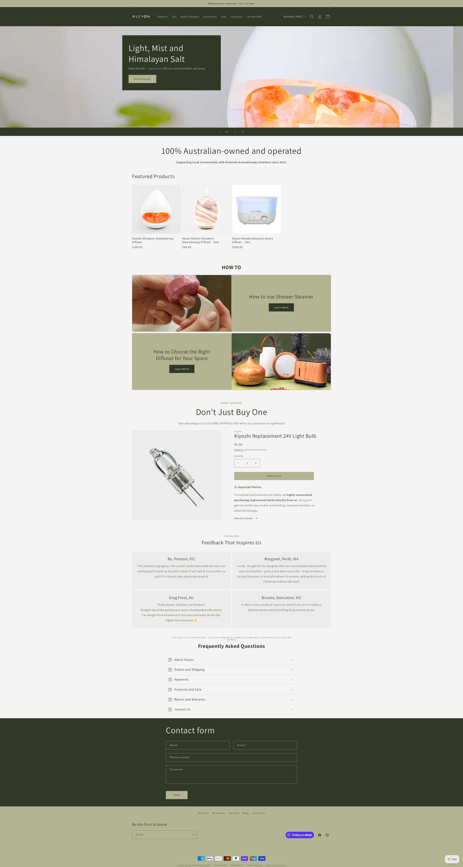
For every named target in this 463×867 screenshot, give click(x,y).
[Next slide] (235, 132)
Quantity (238, 455)
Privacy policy (220, 865)
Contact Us (258, 813)
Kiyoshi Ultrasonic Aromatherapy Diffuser (153, 240)
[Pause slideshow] (244, 132)
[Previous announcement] (133, 3)
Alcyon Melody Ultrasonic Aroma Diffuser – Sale (252, 240)
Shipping (238, 449)
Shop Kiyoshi (152, 79)
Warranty (234, 813)
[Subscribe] (193, 834)
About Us (203, 813)
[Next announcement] (330, 3)
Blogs (246, 813)
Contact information (275, 865)
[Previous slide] (219, 132)
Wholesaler (218, 813)
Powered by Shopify (201, 865)
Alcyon (188, 865)
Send (177, 795)
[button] (312, 17)
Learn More (281, 307)
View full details (244, 518)
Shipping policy (254, 865)
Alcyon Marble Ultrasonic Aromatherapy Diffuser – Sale (200, 240)
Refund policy (237, 865)
